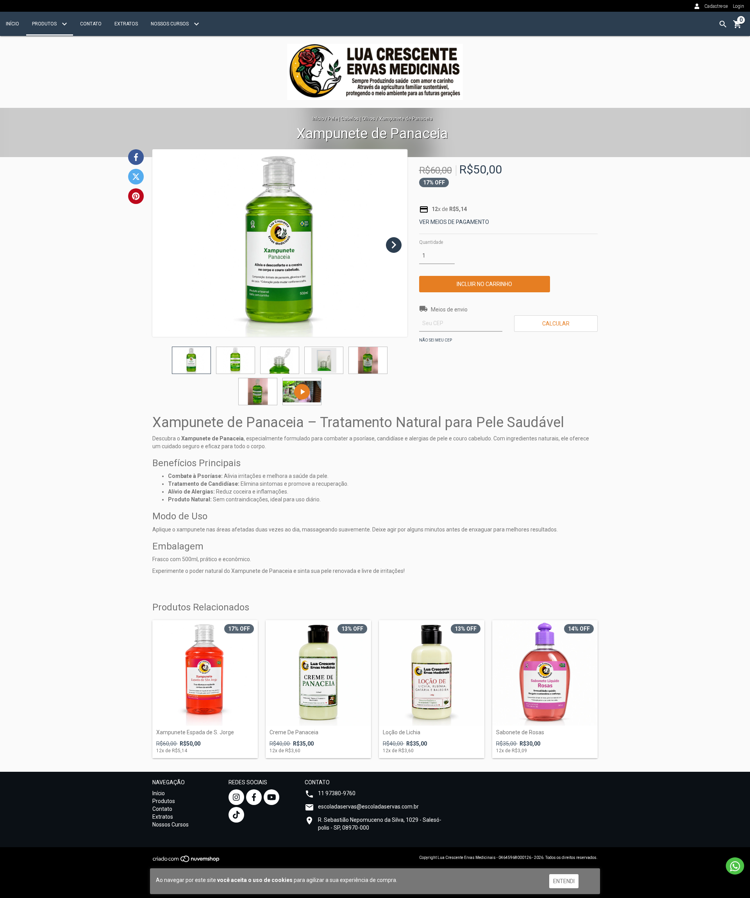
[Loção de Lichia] (431, 673)
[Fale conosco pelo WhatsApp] (735, 866)
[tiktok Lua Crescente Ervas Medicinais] (236, 815)
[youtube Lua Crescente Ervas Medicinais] (271, 797)
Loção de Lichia (401, 732)
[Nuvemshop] (186, 861)
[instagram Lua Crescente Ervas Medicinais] (236, 797)
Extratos (126, 24)
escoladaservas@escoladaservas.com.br (368, 806)
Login (738, 6)
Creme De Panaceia (294, 732)
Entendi (564, 881)
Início (12, 24)
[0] (737, 27)
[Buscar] (723, 24)
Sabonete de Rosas (520, 732)
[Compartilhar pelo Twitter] (136, 176)
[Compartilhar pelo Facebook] (136, 157)
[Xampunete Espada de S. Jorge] (205, 673)
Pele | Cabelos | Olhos (351, 119)
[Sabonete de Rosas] (545, 673)
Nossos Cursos (170, 24)
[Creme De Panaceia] (318, 673)
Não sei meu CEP (435, 340)
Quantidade (431, 242)
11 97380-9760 (336, 793)
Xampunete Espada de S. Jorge (195, 732)
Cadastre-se (716, 6)
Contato (91, 24)
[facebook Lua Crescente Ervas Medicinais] (254, 797)
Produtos (45, 24)
